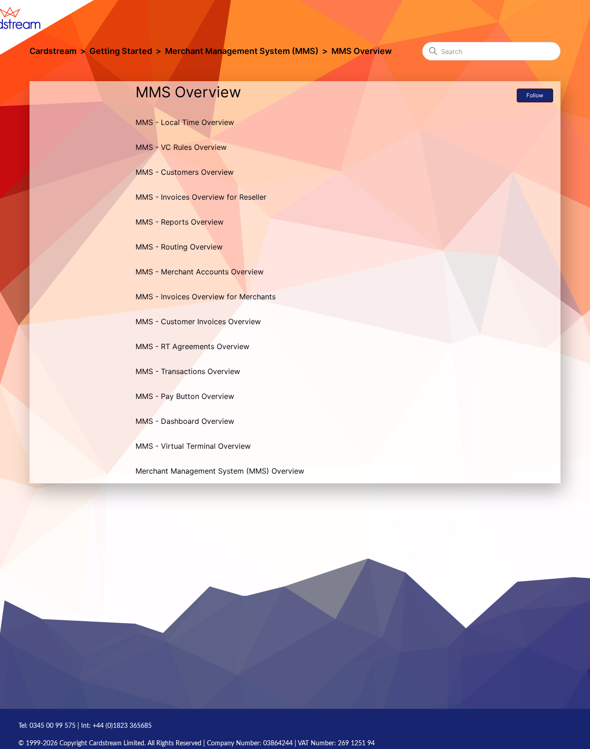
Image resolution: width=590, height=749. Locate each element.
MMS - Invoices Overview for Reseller (201, 197)
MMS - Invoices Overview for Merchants (206, 296)
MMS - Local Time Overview (185, 122)
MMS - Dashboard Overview (185, 421)
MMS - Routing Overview (179, 246)
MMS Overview (361, 51)
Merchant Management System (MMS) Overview (220, 471)
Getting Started (120, 51)
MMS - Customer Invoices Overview (198, 321)
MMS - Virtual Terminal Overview (193, 446)
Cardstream (53, 51)
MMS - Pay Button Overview (185, 396)
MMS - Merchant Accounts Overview (200, 271)
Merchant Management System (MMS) (242, 51)
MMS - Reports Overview (180, 221)
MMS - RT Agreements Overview (192, 346)
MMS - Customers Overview (185, 172)
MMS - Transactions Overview (188, 371)
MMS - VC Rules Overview (181, 147)
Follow (534, 95)
